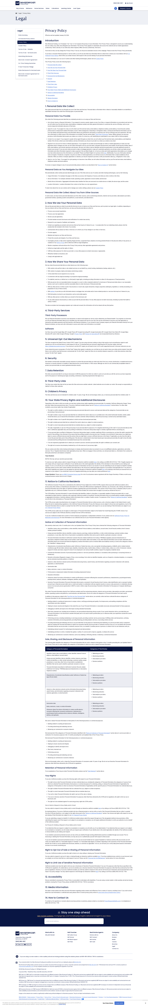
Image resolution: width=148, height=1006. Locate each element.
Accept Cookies (119, 1003)
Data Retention (52, 81)
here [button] (109, 471)
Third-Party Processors (102, 134)
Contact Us (115, 948)
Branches (114, 944)
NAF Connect (93, 937)
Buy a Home (20, 8)
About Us (114, 935)
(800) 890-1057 (20, 941)
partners (52, 291)
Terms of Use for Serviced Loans (60, 997)
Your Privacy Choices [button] (75, 999)
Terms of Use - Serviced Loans (27, 53)
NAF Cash (92, 942)
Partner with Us (94, 935)
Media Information (53, 98)
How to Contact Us (53, 101)
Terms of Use (60, 242)
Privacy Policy (22, 42)
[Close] (145, 1003)
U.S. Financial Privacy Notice (52, 507)
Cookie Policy (22, 46)
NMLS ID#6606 (22, 997)
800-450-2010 (86, 956)
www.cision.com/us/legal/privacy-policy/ (109, 892)
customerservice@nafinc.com (26, 966)
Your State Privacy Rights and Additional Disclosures (62, 90)
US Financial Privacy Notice (26, 39)
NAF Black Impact (72, 939)
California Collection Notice (52, 999)
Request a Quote (125, 8)
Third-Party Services (53, 73)
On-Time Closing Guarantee (26, 63)
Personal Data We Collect (55, 65)
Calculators (55, 8)
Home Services (39, 8)
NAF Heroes (71, 937)
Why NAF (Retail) (50, 935)
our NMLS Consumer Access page (71, 474)
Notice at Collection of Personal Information (98, 733)
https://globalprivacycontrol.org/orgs (55, 346)
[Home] (25, 3)
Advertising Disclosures (25, 56)
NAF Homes (93, 939)
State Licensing (22, 35)
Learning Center (66, 8)
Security (50, 78)
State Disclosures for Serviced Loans (29, 70)
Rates (47, 8)
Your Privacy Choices (108, 1003)
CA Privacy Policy (64, 999)
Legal (20, 13)
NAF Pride (70, 942)
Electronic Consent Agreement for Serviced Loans (28, 75)
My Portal (129, 3)
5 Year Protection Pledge (25, 67)
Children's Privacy (52, 87)
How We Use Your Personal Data (56, 67)
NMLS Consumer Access (125, 997)
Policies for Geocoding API (92, 334)
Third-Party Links (52, 84)
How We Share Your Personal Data (57, 70)
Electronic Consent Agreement (27, 60)
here (105, 153)
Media (113, 939)
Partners (101, 997)
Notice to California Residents (56, 92)
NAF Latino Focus (72, 935)
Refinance (29, 8)
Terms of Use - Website (25, 49)
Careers (114, 942)
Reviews (114, 937)
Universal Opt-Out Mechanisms (56, 76)
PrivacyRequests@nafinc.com (112, 901)
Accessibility (51, 95)
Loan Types (76, 8)
